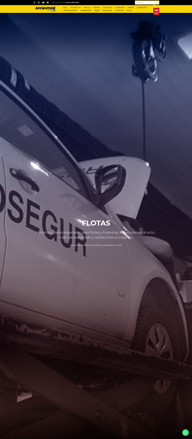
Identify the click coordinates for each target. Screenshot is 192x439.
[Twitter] (43, 2)
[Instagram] (38, 2)
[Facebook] (34, 2)
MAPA (156, 11)
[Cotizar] (47, 2)
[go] (156, 3)
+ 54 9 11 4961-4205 (72, 2)
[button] (185, 432)
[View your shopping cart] (155, 6)
